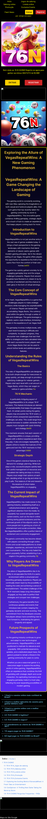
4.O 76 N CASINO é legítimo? (16, 715)
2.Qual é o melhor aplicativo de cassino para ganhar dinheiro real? (23, 703)
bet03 (26, 265)
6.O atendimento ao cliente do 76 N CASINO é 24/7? (24, 726)
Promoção (9, 7)
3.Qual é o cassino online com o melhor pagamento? (21, 709)
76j (37, 556)
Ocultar (11, 759)
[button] (23, 696)
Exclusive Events (28, 7)
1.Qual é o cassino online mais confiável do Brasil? (23, 696)
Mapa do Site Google (8, 817)
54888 (28, 450)
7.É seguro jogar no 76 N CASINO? (18, 731)
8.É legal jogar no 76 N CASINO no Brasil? (22, 736)
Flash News (9, 12)
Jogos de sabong (28, 1)
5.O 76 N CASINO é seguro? (15, 720)
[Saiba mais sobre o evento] (23, 94)
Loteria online (28, 4)
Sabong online (9, 4)
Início (9, 1)
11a (34, 389)
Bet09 (29, 428)
